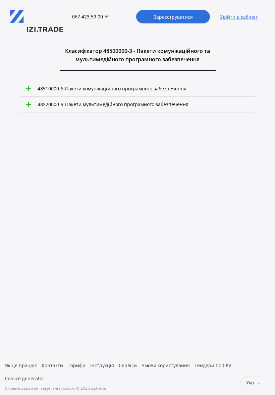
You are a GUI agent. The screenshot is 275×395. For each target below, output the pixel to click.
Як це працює (21, 365)
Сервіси (128, 365)
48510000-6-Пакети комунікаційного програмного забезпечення (112, 88)
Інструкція (102, 365)
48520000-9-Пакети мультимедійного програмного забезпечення (113, 104)
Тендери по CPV (213, 365)
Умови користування (166, 365)
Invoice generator (24, 378)
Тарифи (77, 365)
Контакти (52, 365)
